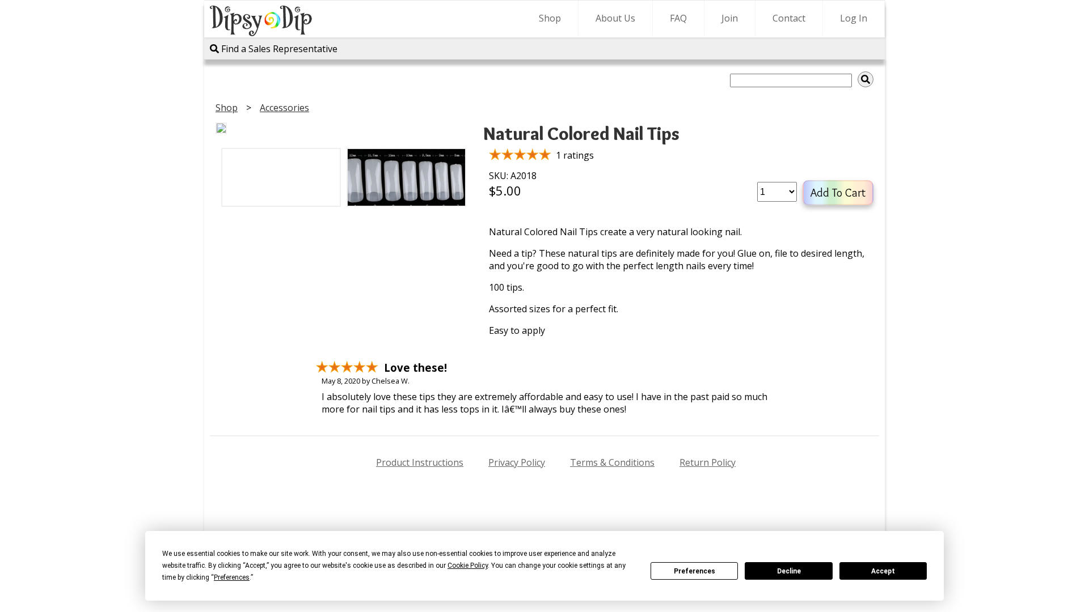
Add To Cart (838, 192)
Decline (789, 571)
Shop (550, 18)
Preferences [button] (232, 577)
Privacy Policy (516, 462)
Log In (853, 18)
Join (729, 18)
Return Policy (707, 462)
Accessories (284, 107)
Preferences (694, 571)
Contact (789, 18)
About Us (615, 18)
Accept (883, 571)
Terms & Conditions (612, 462)
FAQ (678, 18)
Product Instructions (419, 462)
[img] (865, 79)
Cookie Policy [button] (468, 566)
